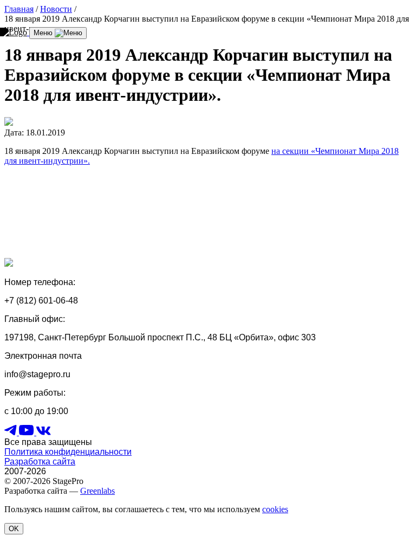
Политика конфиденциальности (68, 451)
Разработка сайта (39, 461)
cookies (275, 509)
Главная (19, 9)
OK (14, 529)
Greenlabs (97, 490)
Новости (56, 9)
